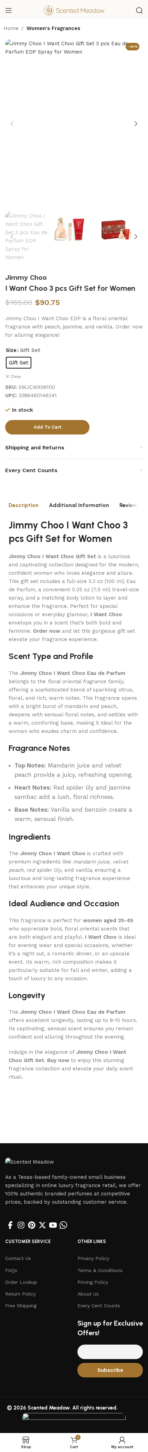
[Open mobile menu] (8, 10)
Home (11, 28)
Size (11, 350)
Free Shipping (20, 1305)
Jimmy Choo (26, 277)
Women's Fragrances (53, 28)
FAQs (11, 1270)
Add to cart (47, 427)
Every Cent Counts (98, 1305)
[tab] (24, 505)
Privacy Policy (93, 1258)
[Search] (139, 10)
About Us (88, 1294)
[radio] (19, 362)
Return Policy (20, 1294)
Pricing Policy (92, 1282)
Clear (15, 376)
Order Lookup (21, 1282)
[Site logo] (74, 10)
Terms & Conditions (100, 1270)
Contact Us (18, 1258)
